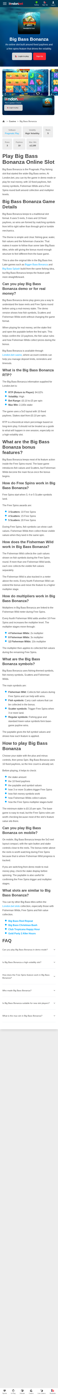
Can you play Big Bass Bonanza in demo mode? (25, 949)
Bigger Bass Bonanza (36, 264)
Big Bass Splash (11, 268)
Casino (12, 121)
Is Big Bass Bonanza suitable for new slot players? (26, 1003)
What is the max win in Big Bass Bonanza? (22, 1016)
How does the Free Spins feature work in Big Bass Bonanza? (26, 976)
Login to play (23, 56)
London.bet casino (12, 355)
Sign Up (39, 56)
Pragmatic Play (12, 133)
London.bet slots (11, 906)
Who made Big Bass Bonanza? (17, 990)
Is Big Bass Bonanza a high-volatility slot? (21, 962)
